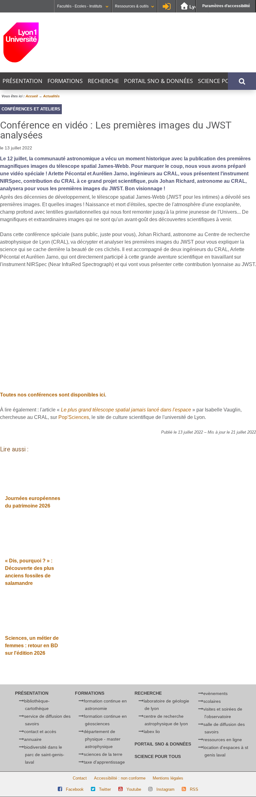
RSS (194, 789)
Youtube (133, 789)
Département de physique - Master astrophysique (102, 739)
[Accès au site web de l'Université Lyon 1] (192, 6)
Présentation (22, 81)
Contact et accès (40, 731)
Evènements (215, 693)
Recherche (103, 81)
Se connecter (166, 6)
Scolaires (212, 701)
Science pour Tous (225, 81)
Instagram (165, 789)
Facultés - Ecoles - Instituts (80, 6)
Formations (65, 81)
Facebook (75, 789)
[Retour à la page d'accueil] (43, 42)
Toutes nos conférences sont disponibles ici (52, 394)
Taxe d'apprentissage (104, 762)
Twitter (105, 789)
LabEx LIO (152, 731)
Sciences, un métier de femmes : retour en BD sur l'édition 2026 (32, 645)
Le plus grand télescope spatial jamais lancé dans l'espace (126, 409)
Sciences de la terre (103, 754)
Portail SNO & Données (158, 81)
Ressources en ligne (222, 739)
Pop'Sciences (73, 417)
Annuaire (33, 739)
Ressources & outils (132, 6)
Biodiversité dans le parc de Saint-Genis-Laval (44, 755)
